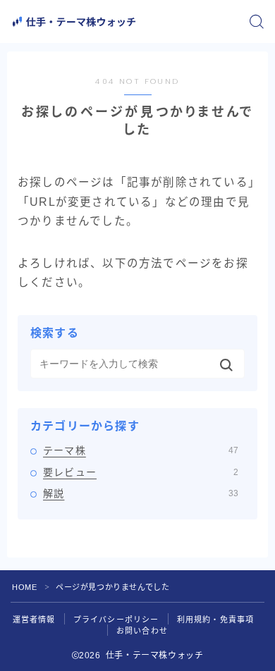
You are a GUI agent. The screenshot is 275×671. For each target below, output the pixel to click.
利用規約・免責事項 (216, 619)
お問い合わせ (142, 631)
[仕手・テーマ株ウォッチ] (74, 22)
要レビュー (140, 472)
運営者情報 (34, 619)
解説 (140, 493)
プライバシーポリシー (116, 619)
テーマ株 (140, 450)
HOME (24, 587)
